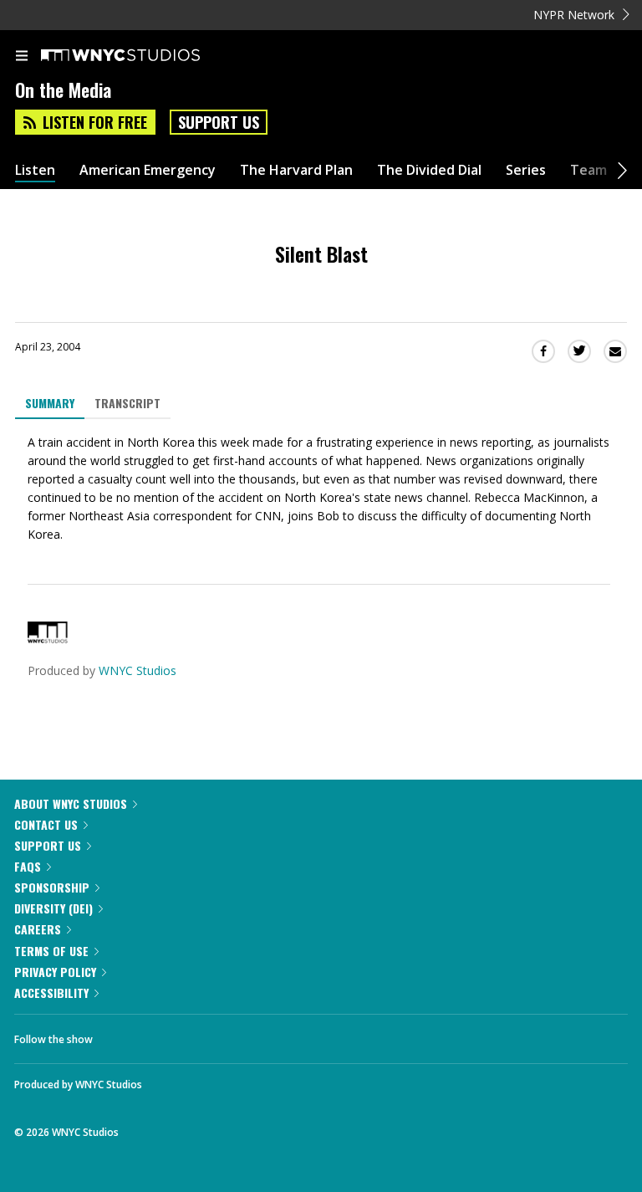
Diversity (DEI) (53, 908)
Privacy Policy (55, 971)
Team (588, 170)
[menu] (22, 56)
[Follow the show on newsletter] (213, 1034)
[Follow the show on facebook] (122, 1034)
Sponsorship (51, 887)
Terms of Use (51, 950)
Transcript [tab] (127, 403)
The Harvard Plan (296, 170)
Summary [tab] (49, 403)
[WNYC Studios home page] (141, 56)
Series (526, 170)
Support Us (218, 122)
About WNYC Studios (70, 803)
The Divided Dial (429, 170)
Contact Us (46, 824)
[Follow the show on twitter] (168, 1034)
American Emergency (147, 170)
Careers (37, 929)
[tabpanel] (321, 488)
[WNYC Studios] (48, 639)
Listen (35, 170)
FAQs (27, 866)
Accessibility (51, 992)
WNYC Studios (137, 670)
